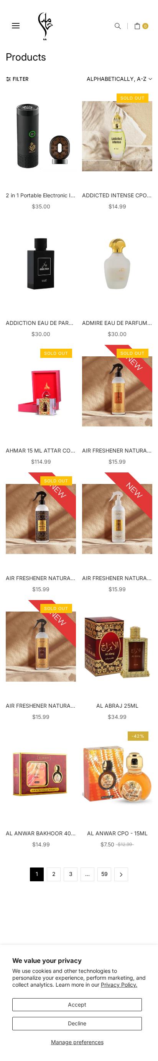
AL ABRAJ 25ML (117, 705)
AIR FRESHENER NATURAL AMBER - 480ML (117, 450)
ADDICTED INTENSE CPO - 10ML (117, 195)
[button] (117, 26)
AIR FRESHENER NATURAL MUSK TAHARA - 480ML (117, 578)
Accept (77, 1004)
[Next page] (121, 874)
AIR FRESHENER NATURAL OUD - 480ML (41, 705)
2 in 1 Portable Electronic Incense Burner (41, 195)
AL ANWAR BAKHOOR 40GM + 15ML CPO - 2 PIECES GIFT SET (41, 833)
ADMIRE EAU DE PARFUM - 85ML (117, 323)
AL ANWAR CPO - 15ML (117, 833)
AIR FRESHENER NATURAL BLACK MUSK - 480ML (41, 578)
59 (104, 874)
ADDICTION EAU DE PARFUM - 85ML (41, 323)
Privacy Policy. (119, 984)
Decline (77, 1023)
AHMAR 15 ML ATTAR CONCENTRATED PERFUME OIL (41, 450)
